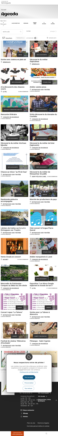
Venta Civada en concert (11, 257)
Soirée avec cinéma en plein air (13, 59)
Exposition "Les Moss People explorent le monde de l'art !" (42, 285)
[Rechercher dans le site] (46, 434)
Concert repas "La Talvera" (12, 312)
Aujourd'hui (16, 23)
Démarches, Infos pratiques (17, 433)
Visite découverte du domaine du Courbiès (43, 115)
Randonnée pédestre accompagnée (9, 200)
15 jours (53, 23)
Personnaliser (29, 383)
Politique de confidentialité (29, 372)
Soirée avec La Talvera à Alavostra (40, 313)
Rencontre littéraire (9, 114)
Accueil (3, 10)
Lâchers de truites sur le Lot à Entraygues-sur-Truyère (13, 229)
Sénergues (6, 2)
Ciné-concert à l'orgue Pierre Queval (41, 229)
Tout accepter (29, 377)
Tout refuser (28, 388)
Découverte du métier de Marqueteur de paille (40, 173)
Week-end (35, 23)
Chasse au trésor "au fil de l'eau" (14, 172)
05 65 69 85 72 (27, 393)
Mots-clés (6, 31)
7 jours (44, 23)
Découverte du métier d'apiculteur (39, 60)
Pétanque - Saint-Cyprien (40, 341)
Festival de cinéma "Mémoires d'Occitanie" (13, 342)
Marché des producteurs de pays (43, 199)
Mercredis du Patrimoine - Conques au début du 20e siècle (14, 285)
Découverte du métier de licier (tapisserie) (42, 144)
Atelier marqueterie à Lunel (41, 257)
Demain (26, 23)
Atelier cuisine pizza (38, 87)
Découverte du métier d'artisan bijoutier (13, 144)
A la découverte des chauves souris (12, 88)
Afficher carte (52, 38)
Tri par (19, 38)
